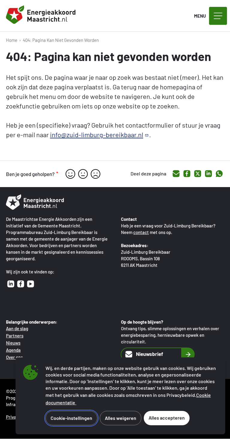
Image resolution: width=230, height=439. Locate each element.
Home (11, 40)
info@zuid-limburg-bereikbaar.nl (96, 134)
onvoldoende (95, 174)
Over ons (14, 357)
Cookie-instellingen (71, 418)
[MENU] (218, 16)
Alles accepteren (167, 417)
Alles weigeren (120, 418)
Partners (14, 335)
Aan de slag (17, 328)
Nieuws (13, 342)
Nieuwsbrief (149, 354)
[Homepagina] (42, 16)
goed (70, 174)
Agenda (13, 350)
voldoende (83, 174)
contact (141, 232)
